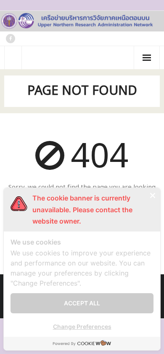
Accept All (82, 303)
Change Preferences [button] (82, 326)
